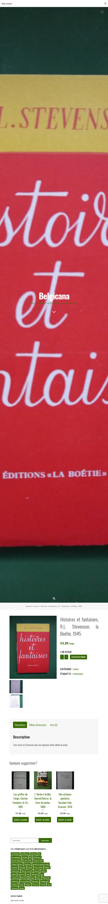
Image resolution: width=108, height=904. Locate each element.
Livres (36, 606)
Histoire (43, 871)
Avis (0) (53, 725)
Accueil (29, 606)
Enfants (30, 867)
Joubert (13, 874)
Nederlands (46, 878)
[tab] (20, 725)
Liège (41, 874)
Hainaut (36, 871)
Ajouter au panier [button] (20, 819)
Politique (14, 885)
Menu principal (7, 3)
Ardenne (33, 854)
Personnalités (24, 881)
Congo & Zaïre (38, 861)
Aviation (24, 857)
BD (30, 857)
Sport (49, 885)
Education (23, 867)
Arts (39, 854)
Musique (31, 878)
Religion (28, 885)
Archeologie (15, 854)
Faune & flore (38, 867)
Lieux (28, 874)
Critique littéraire (16, 864)
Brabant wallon (16, 861)
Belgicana (54, 295)
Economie (14, 867)
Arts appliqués (15, 857)
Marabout (24, 878)
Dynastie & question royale (40, 864)
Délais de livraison (37, 725)
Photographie (45, 881)
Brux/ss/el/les (27, 861)
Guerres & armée (26, 871)
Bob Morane (37, 857)
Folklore (47, 867)
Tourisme (14, 888)
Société (43, 885)
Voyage (21, 888)
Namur (38, 878)
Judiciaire (21, 874)
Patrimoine (14, 881)
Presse (21, 885)
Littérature (78, 673)
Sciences (36, 885)
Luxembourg (15, 878)
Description (20, 725)
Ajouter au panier (78, 657)
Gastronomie (15, 871)
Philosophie (35, 881)
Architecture (25, 854)
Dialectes (27, 864)
